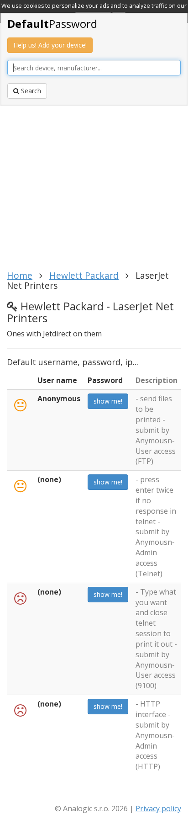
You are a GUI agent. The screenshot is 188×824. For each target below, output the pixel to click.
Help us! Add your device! (50, 45)
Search (30, 90)
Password (52, 23)
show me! (108, 401)
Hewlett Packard (84, 275)
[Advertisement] (94, 190)
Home (19, 275)
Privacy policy (158, 808)
